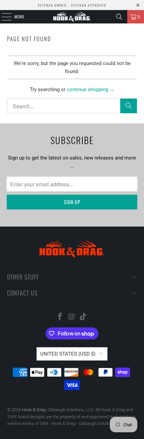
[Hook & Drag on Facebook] (60, 317)
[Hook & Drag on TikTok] (83, 317)
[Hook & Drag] (72, 16)
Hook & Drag (34, 409)
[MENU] (3, 16)
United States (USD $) (67, 354)
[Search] (119, 16)
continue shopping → (91, 89)
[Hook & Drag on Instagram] (72, 317)
